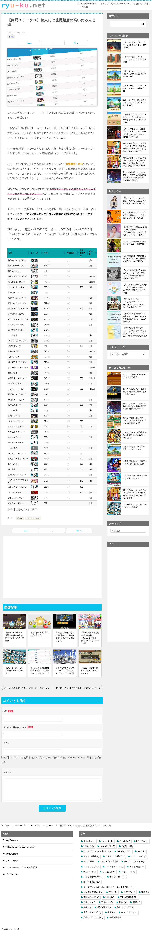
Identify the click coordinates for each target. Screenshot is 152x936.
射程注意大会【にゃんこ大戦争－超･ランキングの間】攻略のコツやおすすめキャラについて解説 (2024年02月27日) (134, 162)
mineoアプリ (107, 846)
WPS (141, 851)
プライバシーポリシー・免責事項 (21, 867)
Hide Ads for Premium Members (21, 847)
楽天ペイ (107, 902)
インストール (138, 856)
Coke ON (89, 841)
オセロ (88, 861)
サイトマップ (12, 860)
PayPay (127, 846)
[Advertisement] (52, 567)
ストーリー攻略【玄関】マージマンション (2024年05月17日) (135, 88)
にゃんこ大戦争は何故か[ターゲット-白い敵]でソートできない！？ (39, 670)
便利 (113, 892)
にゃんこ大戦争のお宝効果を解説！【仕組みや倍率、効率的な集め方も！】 (65, 637)
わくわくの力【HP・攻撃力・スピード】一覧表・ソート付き (28, 688)
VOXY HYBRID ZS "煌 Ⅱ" (97, 851)
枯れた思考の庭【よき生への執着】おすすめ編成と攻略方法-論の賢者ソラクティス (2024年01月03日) (134, 176)
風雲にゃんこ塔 (92, 912)
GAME (20, 518)
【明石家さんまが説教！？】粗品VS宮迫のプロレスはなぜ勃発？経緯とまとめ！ (135, 318)
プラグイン (128, 872)
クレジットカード (134, 861)
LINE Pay (142, 841)
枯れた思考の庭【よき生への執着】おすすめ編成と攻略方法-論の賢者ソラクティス (134, 406)
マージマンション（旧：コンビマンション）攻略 (107, 887)
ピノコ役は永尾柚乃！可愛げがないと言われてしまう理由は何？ (134, 215)
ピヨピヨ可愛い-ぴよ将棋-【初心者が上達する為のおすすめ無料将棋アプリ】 (134, 420)
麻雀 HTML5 (129, 912)
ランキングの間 (92, 892)
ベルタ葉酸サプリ (93, 877)
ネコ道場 (108, 872)
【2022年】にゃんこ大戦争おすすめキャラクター (14, 670)
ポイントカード (118, 877)
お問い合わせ (12, 853)
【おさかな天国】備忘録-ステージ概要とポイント (135, 477)
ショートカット (114, 866)
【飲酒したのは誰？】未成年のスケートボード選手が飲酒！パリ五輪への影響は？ (134, 274)
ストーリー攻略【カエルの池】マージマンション (133, 448)
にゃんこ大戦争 (33, 518)
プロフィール (12, 874)
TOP (13, 825)
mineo (88, 846)
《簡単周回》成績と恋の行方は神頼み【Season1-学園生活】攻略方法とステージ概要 (90, 638)
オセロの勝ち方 (109, 861)
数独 (109, 897)
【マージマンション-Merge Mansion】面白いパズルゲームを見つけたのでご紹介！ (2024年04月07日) (134, 133)
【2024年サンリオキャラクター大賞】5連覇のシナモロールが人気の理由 (135, 289)
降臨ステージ (125, 907)
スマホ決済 (136, 866)
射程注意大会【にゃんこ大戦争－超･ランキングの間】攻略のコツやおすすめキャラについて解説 (134, 494)
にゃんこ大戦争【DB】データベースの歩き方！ (134, 375)
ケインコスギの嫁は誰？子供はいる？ (134, 242)
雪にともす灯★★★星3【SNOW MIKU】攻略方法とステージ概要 (65, 670)
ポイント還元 (91, 882)
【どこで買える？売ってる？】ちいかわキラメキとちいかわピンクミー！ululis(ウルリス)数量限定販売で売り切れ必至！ (135, 332)
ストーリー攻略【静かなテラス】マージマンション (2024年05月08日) (134, 102)
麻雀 (111, 912)
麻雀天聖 (115, 917)
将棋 (145, 892)
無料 (122, 902)
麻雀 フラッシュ (93, 917)
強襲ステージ (91, 897)
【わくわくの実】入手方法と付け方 (39, 634)
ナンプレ (89, 872)
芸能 (136, 902)
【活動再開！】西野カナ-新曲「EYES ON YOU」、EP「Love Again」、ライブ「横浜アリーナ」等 (135, 231)
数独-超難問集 (129, 897)
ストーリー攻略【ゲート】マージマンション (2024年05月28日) (134, 59)
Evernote (107, 841)
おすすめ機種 (91, 856)
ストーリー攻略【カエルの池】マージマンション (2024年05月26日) (134, 74)
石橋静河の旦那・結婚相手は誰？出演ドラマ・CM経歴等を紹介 (134, 258)
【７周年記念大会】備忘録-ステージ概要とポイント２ (77, 688)
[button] (28, 253)
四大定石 (129, 892)
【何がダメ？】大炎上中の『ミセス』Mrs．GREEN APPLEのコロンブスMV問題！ (133, 303)
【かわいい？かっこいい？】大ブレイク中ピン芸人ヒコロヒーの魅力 (134, 201)
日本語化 (89, 902)
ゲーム (11, 37)
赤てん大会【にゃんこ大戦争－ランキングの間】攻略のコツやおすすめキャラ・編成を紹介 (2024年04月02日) (134, 147)
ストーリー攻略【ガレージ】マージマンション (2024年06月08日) (134, 45)
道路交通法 (104, 907)
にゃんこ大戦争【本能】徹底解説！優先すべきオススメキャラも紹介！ (134, 435)
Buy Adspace (12, 840)
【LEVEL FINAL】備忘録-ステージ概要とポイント (89, 670)
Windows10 (124, 851)
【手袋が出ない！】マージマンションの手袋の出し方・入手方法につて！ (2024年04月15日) (134, 118)
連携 (87, 907)
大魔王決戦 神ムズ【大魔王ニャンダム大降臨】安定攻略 (135, 462)
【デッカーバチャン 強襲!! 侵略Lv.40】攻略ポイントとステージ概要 (14, 637)
